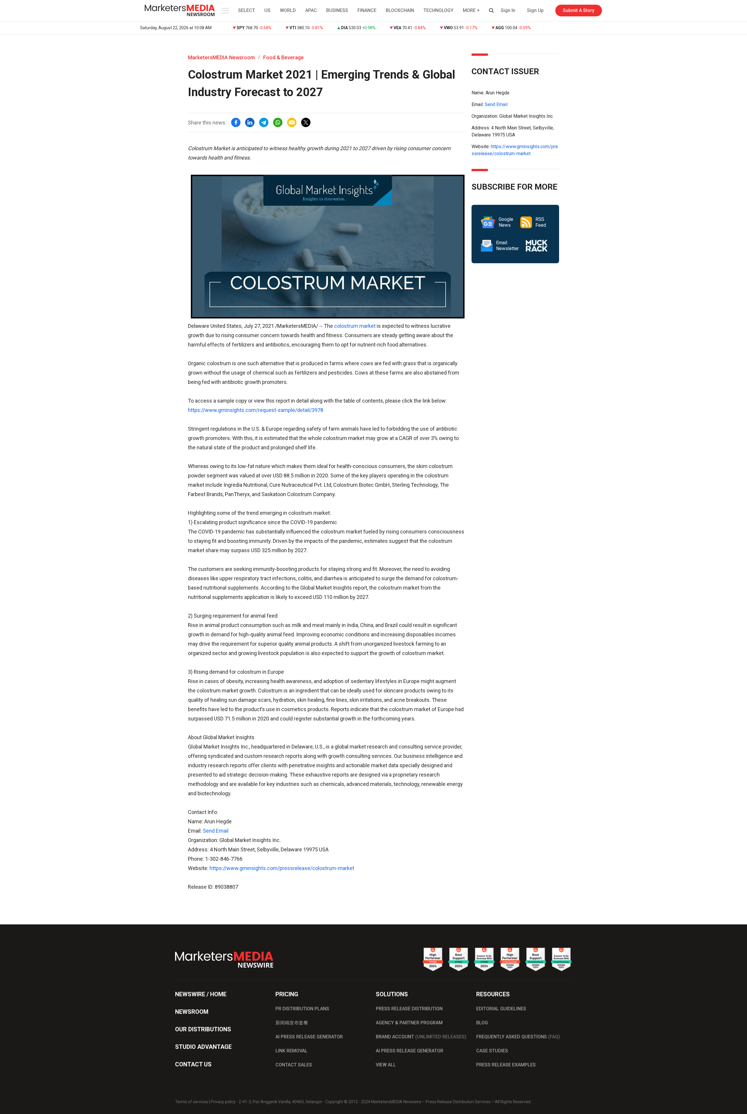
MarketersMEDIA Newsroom (221, 57)
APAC (311, 10)
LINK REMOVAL (291, 1051)
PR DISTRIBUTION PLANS (302, 1008)
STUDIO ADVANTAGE (203, 1046)
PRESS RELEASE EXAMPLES (506, 1065)
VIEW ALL (386, 1065)
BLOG (482, 1022)
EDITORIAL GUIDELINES (501, 1008)
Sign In (508, 10)
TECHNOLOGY (438, 10)
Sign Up (535, 10)
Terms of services (191, 1101)
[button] (225, 10)
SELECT (246, 10)
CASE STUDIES (492, 1051)
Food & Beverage (283, 57)
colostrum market (355, 326)
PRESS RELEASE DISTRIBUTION (409, 1008)
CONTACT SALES (293, 1065)
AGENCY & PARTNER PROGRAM (409, 1022)
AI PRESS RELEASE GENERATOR (309, 1036)
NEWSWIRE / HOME (200, 994)
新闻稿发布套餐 (291, 1022)
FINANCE (366, 10)
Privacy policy (223, 1101)
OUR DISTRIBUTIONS (203, 1029)
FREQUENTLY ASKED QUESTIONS (518, 1036)
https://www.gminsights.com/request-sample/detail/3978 (255, 410)
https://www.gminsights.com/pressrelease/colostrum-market (282, 868)
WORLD (288, 10)
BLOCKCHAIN (400, 10)
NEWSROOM (191, 1011)
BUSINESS (337, 10)
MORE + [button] (471, 10)
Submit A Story (578, 10)
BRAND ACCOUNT (421, 1036)
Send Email (215, 831)
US (267, 10)
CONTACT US (193, 1064)
